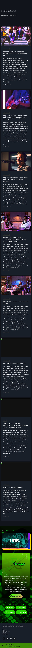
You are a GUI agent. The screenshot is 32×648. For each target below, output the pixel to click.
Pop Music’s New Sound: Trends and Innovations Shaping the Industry (15, 117)
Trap (5, 420)
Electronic (6, 49)
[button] (10, 607)
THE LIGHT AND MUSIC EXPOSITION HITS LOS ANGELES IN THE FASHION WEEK (15, 425)
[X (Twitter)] (4, 638)
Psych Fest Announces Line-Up (14, 363)
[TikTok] (7, 638)
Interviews (6, 484)
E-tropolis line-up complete (13, 487)
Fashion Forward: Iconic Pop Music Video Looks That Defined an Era (15, 53)
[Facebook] (14, 638)
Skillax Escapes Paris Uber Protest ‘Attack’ (15, 302)
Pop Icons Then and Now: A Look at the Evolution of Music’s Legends (15, 179)
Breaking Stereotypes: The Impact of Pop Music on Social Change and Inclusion (14, 239)
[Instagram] (11, 638)
